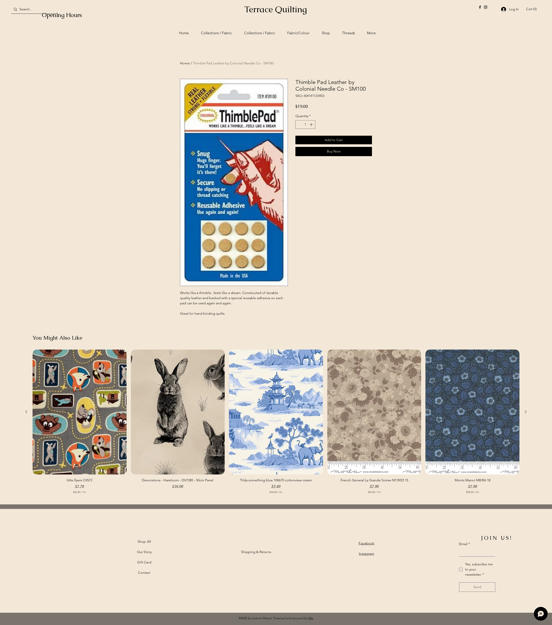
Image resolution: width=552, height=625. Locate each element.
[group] (276, 423)
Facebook (366, 543)
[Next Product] (525, 411)
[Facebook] (480, 7)
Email (464, 544)
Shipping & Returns (256, 552)
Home (185, 63)
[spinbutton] (305, 124)
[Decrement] (299, 124)
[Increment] (312, 124)
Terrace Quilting (275, 9)
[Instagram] (485, 7)
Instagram (366, 554)
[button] (532, 9)
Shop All (144, 541)
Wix (310, 618)
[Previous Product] (26, 411)
